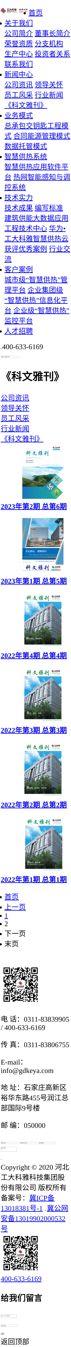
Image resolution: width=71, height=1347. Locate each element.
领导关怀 (49, 85)
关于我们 (18, 23)
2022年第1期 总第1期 (34, 880)
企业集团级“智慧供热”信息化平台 (36, 300)
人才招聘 (18, 331)
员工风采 (18, 95)
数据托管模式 (25, 146)
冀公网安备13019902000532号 (34, 1218)
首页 (35, 13)
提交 (2, 1334)
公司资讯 (18, 85)
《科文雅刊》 (25, 105)
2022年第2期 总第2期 (34, 805)
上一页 (15, 907)
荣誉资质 (18, 44)
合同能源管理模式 (41, 136)
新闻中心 (18, 75)
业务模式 (18, 116)
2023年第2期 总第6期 (34, 506)
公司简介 (18, 33)
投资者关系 (52, 54)
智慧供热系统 (25, 157)
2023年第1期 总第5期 (34, 581)
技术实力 (18, 198)
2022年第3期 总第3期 (34, 730)
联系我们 (18, 64)
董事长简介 (52, 33)
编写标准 (49, 208)
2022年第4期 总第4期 (34, 656)
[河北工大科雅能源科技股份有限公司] (14, 11)
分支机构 (49, 44)
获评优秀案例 (25, 249)
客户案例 (18, 270)
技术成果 (18, 208)
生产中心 (18, 54)
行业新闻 (49, 95)
